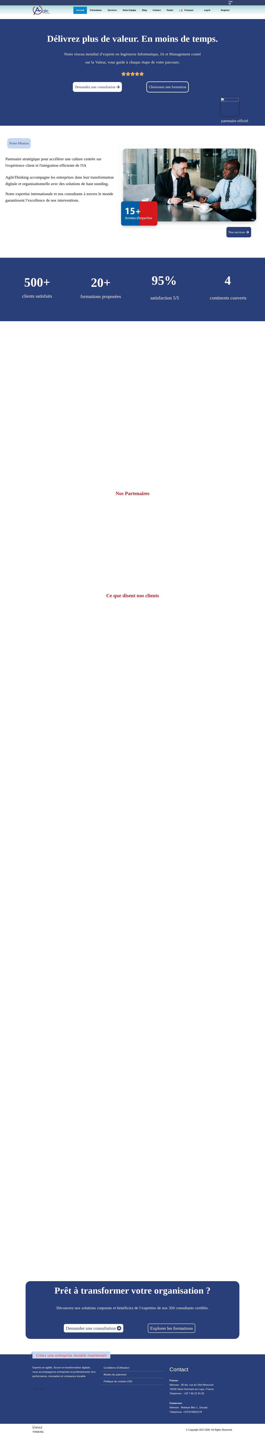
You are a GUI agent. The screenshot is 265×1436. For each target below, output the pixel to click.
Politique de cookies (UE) (118, 1381)
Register (225, 10)
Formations (96, 10)
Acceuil (80, 10)
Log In (207, 10)
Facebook (35, 1386)
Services (112, 10)
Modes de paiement (115, 1374)
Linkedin (42, 1386)
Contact (157, 10)
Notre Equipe (129, 10)
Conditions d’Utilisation (116, 1367)
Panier (170, 10)
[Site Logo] (41, 10)
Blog (144, 10)
